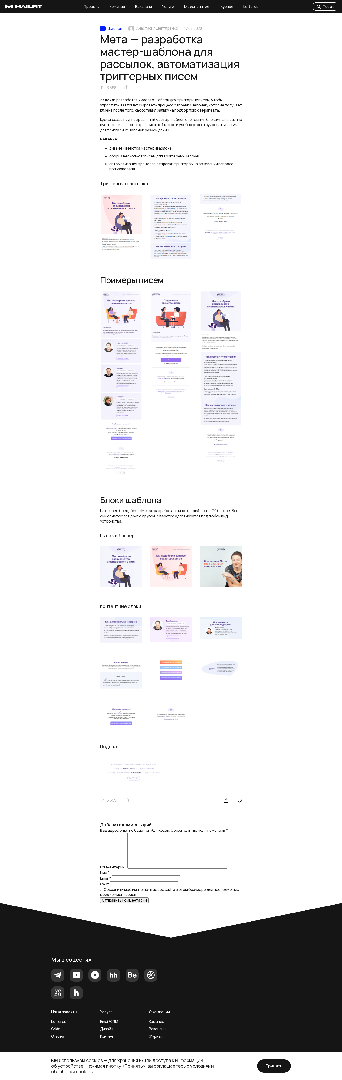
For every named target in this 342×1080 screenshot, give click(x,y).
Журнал (226, 6)
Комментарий (113, 867)
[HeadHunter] (113, 975)
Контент (107, 1036)
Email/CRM (109, 1021)
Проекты (91, 6)
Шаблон (115, 28)
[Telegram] (57, 975)
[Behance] (132, 975)
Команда (117, 6)
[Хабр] (76, 992)
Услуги (168, 6)
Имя (104, 872)
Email (105, 878)
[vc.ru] (57, 992)
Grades (57, 1036)
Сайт (104, 884)
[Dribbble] (150, 975)
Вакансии (143, 6)
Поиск (328, 6)
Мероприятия (196, 6)
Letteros (250, 6)
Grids (55, 1028)
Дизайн (106, 1028)
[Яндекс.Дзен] (94, 975)
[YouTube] (76, 975)
